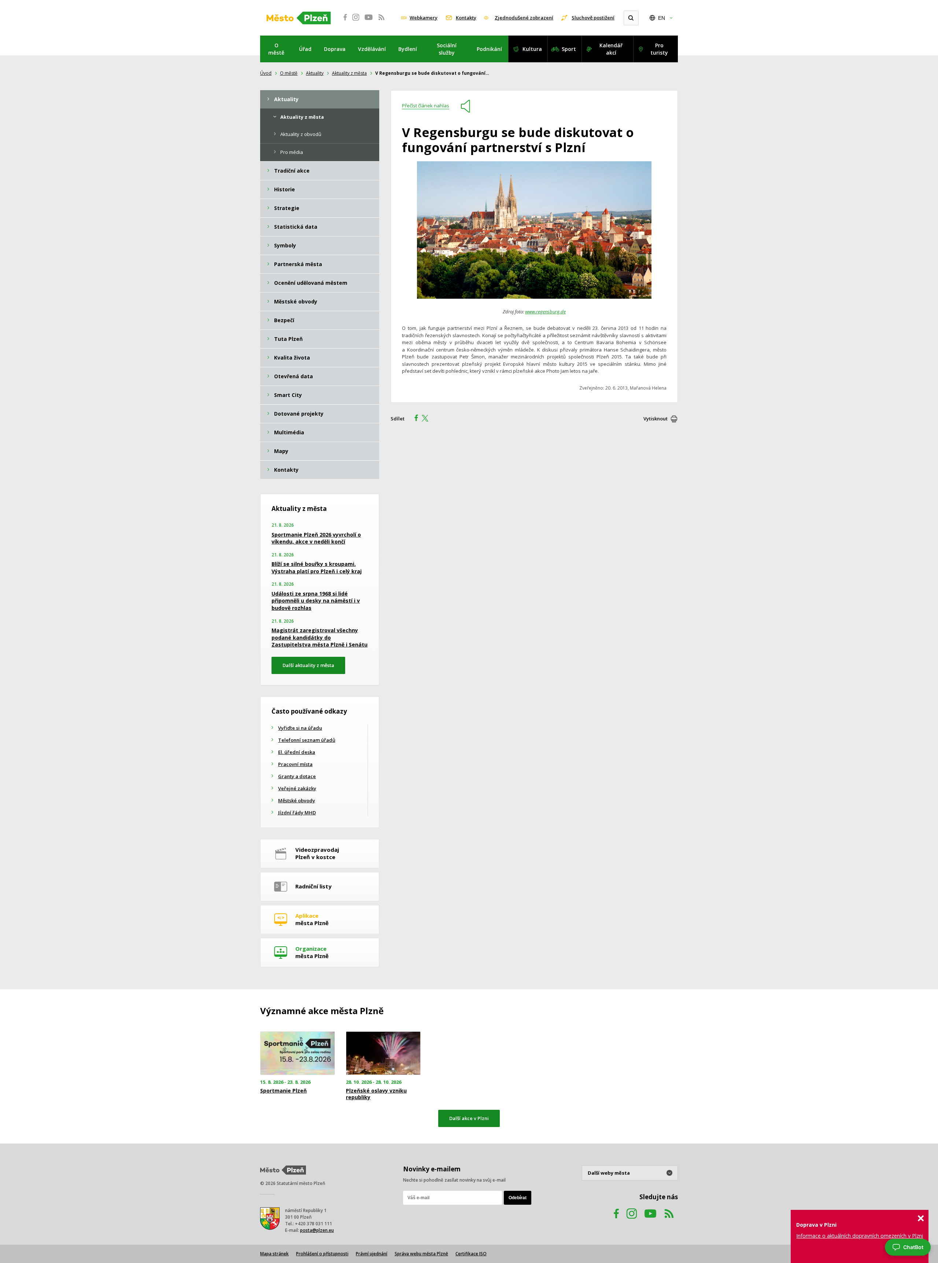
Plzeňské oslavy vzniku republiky (376, 1094)
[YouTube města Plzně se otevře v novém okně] (368, 21)
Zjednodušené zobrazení (524, 17)
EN (661, 18)
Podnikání (489, 48)
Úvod (266, 73)
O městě (276, 49)
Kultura (532, 48)
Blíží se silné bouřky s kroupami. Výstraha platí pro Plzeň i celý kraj (317, 567)
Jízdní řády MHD (297, 812)
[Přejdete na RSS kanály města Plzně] (381, 21)
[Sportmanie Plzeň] (297, 1053)
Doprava (335, 48)
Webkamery (423, 17)
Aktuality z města (349, 73)
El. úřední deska (296, 752)
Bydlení (407, 48)
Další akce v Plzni (469, 1118)
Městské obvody (296, 800)
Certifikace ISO (471, 1254)
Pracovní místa (295, 764)
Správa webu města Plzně (421, 1254)
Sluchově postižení (593, 17)
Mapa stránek (274, 1254)
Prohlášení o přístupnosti (322, 1254)
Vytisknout (655, 418)
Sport (569, 48)
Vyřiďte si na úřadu (300, 728)
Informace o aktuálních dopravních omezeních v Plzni (859, 1235)
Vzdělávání (372, 48)
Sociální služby (447, 49)
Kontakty (466, 17)
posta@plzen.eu (317, 1230)
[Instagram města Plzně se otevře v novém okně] (356, 21)
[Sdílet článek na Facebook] (414, 419)
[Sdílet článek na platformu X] (427, 419)
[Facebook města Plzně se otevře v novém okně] (343, 21)
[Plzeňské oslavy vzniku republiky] (383, 1053)
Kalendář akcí (611, 49)
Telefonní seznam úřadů (306, 740)
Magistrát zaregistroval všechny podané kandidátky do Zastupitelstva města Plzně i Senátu (320, 637)
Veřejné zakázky (297, 788)
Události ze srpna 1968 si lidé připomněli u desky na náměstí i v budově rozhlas (316, 600)
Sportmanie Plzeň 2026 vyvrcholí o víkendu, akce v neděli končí (316, 538)
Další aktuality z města (308, 665)
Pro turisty (659, 49)
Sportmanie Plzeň (283, 1090)
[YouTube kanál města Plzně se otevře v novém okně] (650, 1221)
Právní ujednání (371, 1254)
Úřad (305, 48)
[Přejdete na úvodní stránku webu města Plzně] (298, 18)
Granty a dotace (297, 776)
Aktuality (315, 73)
